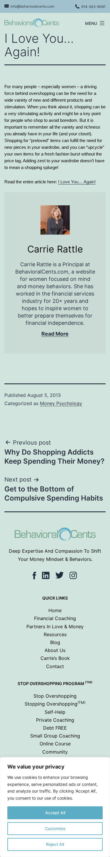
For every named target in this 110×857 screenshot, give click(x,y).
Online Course (55, 744)
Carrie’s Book (55, 658)
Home (55, 610)
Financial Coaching (55, 618)
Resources (55, 634)
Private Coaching (55, 720)
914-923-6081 (93, 6)
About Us (55, 650)
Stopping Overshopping (55, 704)
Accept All (55, 812)
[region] (55, 807)
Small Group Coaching (55, 736)
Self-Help (55, 712)
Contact (55, 666)
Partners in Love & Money (55, 626)
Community (55, 752)
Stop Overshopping (55, 696)
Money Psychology (61, 403)
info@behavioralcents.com (32, 6)
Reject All (55, 844)
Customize (55, 828)
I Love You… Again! (77, 181)
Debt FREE (55, 728)
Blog (55, 642)
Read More (55, 334)
